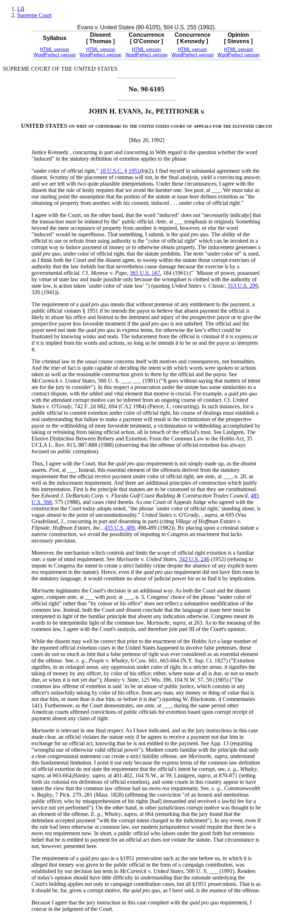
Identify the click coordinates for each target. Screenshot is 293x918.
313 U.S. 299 (243, 286)
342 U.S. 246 (194, 559)
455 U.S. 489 (119, 528)
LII (20, 9)
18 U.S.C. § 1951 (120, 171)
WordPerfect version (55, 54)
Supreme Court (34, 15)
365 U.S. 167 (145, 273)
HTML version (54, 49)
